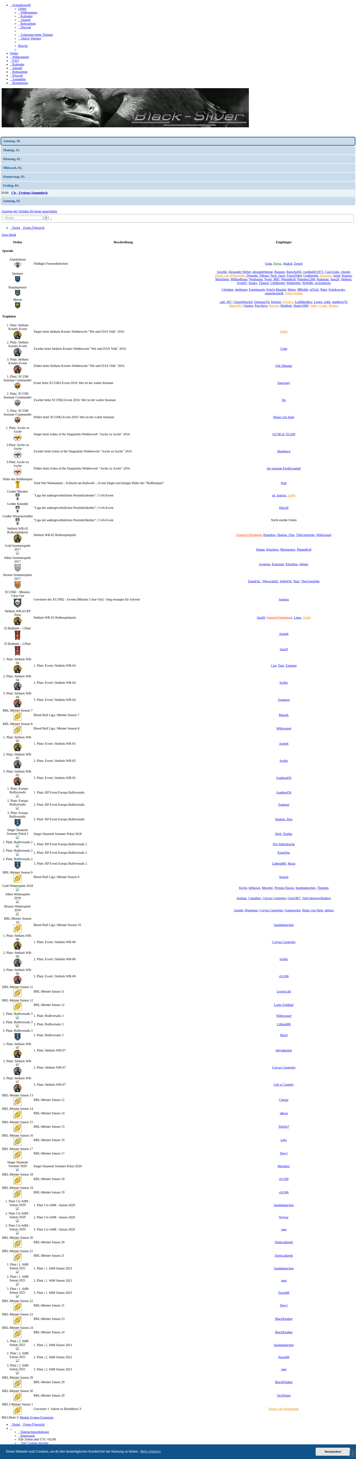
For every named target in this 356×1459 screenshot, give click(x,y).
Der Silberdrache (284, 844)
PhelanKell (288, 279)
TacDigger (284, 1395)
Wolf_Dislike (283, 834)
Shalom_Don (285, 535)
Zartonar (291, 665)
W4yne (283, 1217)
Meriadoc (284, 1166)
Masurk (284, 715)
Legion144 (284, 991)
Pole (284, 483)
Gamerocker (292, 910)
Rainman (323, 279)
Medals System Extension (36, 1417)
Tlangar (264, 283)
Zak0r (284, 331)
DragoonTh (261, 302)
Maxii (291, 863)
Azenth (283, 634)
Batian (260, 549)
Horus (277, 263)
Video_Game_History (324, 305)
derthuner (241, 289)
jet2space (326, 275)
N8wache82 (270, 581)
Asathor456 (283, 778)
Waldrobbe (293, 283)
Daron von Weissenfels (230, 275)
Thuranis (323, 888)
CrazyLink (332, 272)
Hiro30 (283, 507)
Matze (292, 289)
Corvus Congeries (274, 898)
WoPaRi (307, 283)
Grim (268, 263)
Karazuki (278, 564)
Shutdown (283, 451)
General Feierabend (249, 535)
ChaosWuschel (243, 302)
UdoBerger (277, 283)
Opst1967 (294, 898)
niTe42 (314, 289)
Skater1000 (300, 305)
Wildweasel (323, 535)
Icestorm (264, 564)
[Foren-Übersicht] (125, 126)
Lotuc (297, 617)
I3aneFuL (254, 581)
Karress (347, 275)
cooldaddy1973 (313, 272)
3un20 (261, 617)
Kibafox (288, 302)
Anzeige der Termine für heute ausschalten (29, 211)
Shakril (287, 263)
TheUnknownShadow (316, 898)
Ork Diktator (283, 366)
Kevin (243, 888)
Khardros (269, 535)
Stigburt (346, 279)
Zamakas (284, 699)
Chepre (283, 1100)
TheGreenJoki (305, 535)
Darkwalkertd (284, 1242)
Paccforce (261, 305)
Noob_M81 (272, 279)
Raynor (274, 305)
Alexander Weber (239, 272)
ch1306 (284, 976)
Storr (296, 581)
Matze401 (235, 305)
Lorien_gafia (322, 302)
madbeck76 (339, 302)
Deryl (283, 1153)
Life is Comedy (284, 1084)
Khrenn (276, 302)
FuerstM (283, 1292)
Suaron (283, 877)
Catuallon (254, 898)
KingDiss (284, 852)
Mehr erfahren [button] (150, 1451)
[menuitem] (27, 12)
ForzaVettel (294, 275)
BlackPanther (284, 1319)
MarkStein (222, 279)
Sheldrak (286, 305)
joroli (336, 275)
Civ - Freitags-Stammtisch (29, 192)
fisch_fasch (278, 275)
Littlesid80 (279, 863)
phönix (303, 564)
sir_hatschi (279, 495)
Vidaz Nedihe (294, 293)
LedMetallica (303, 302)
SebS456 (286, 581)
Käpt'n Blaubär (276, 289)
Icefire (284, 682)
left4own (254, 888)
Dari (281, 665)
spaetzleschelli (274, 293)
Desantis (252, 275)
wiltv (283, 1140)
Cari (273, 665)
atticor (284, 1113)
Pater (323, 289)
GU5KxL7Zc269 (283, 434)
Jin (284, 400)
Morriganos (287, 549)
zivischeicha (323, 283)
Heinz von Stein (283, 417)
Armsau (284, 599)
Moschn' (267, 888)
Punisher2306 (306, 279)
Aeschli (222, 272)
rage (284, 1229)
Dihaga (264, 275)
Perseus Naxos (284, 888)
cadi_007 (226, 302)
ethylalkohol (284, 1050)
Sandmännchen (305, 888)
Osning (248, 305)
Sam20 (334, 279)
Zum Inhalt (9, 235)
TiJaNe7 (283, 1126)
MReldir (302, 289)
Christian (227, 289)
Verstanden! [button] (332, 1451)
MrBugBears (239, 279)
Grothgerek (310, 275)
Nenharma (256, 279)
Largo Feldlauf (283, 1005)
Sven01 (242, 283)
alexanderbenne (262, 272)
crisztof (345, 272)
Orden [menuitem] (22, 9)
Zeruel (298, 263)
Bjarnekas (251, 910)
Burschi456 (293, 272)
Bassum (279, 272)
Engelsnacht (257, 289)
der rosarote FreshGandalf (284, 468)
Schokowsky (336, 289)
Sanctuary (283, 383)
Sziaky (252, 283)
